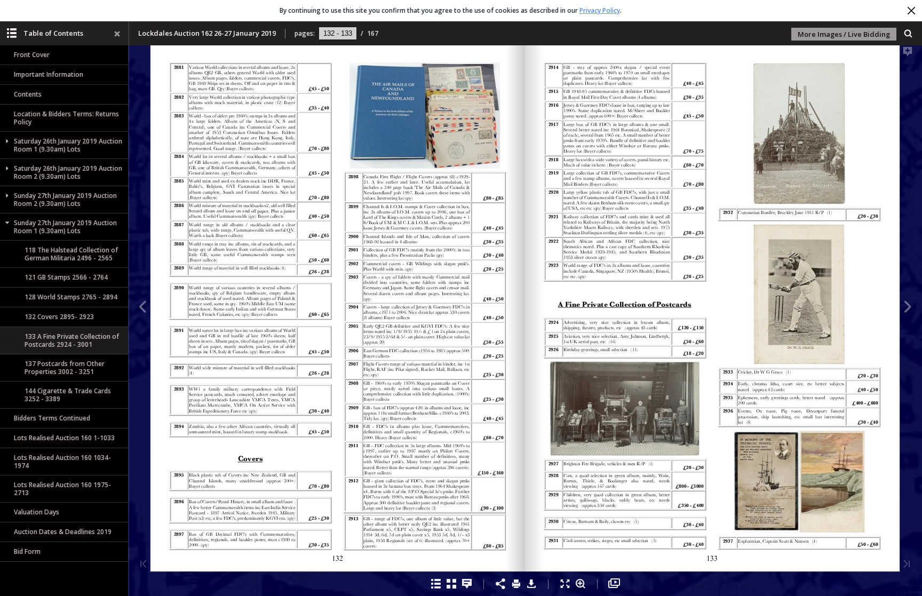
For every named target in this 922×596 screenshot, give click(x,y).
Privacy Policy (599, 10)
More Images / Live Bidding (844, 34)
